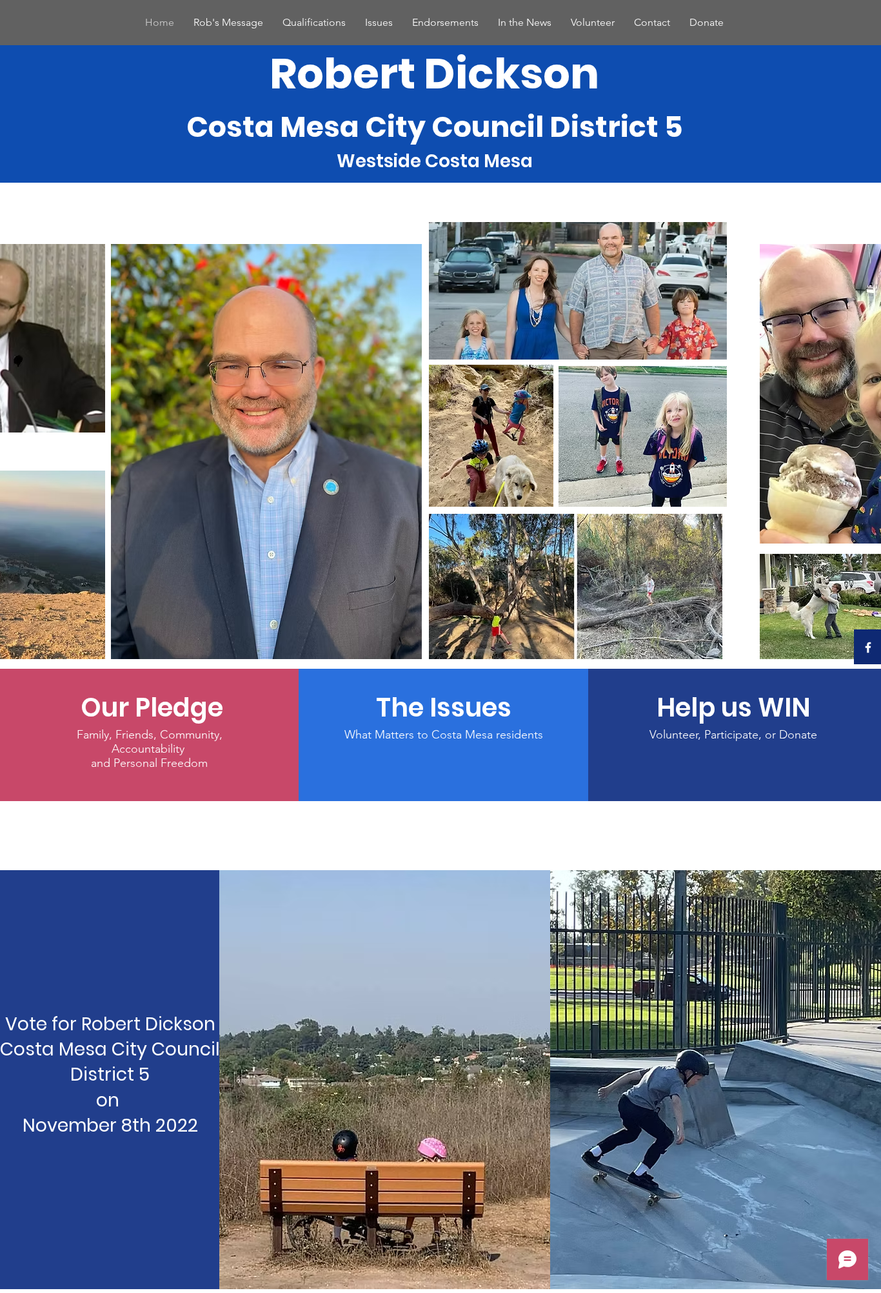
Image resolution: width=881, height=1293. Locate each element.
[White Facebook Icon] (868, 647)
